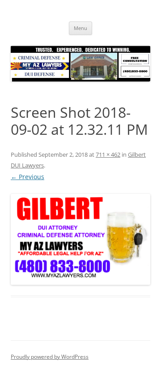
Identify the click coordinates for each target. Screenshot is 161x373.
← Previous (27, 176)
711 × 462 (108, 154)
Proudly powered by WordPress (50, 356)
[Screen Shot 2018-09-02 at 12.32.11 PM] (80, 239)
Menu (80, 28)
